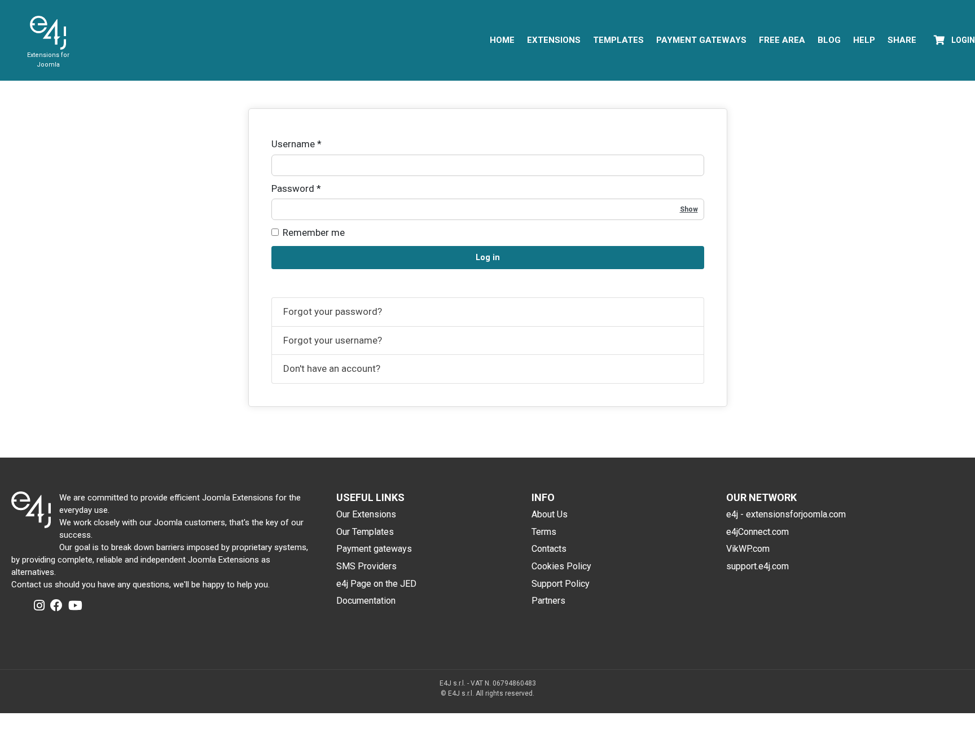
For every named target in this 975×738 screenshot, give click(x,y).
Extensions (554, 40)
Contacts (549, 548)
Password (296, 188)
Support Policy (561, 583)
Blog (829, 40)
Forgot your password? (332, 311)
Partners (548, 600)
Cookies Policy (561, 566)
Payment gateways (374, 548)
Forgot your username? (332, 340)
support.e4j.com (757, 566)
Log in (488, 257)
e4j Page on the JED (376, 583)
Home (502, 40)
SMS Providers (366, 566)
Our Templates (365, 531)
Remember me (314, 232)
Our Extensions (366, 514)
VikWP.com (748, 548)
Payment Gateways (701, 40)
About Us (550, 514)
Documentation (366, 600)
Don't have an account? (331, 368)
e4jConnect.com (757, 531)
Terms (544, 531)
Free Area (782, 40)
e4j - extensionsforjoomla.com (786, 514)
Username (296, 144)
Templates (618, 40)
